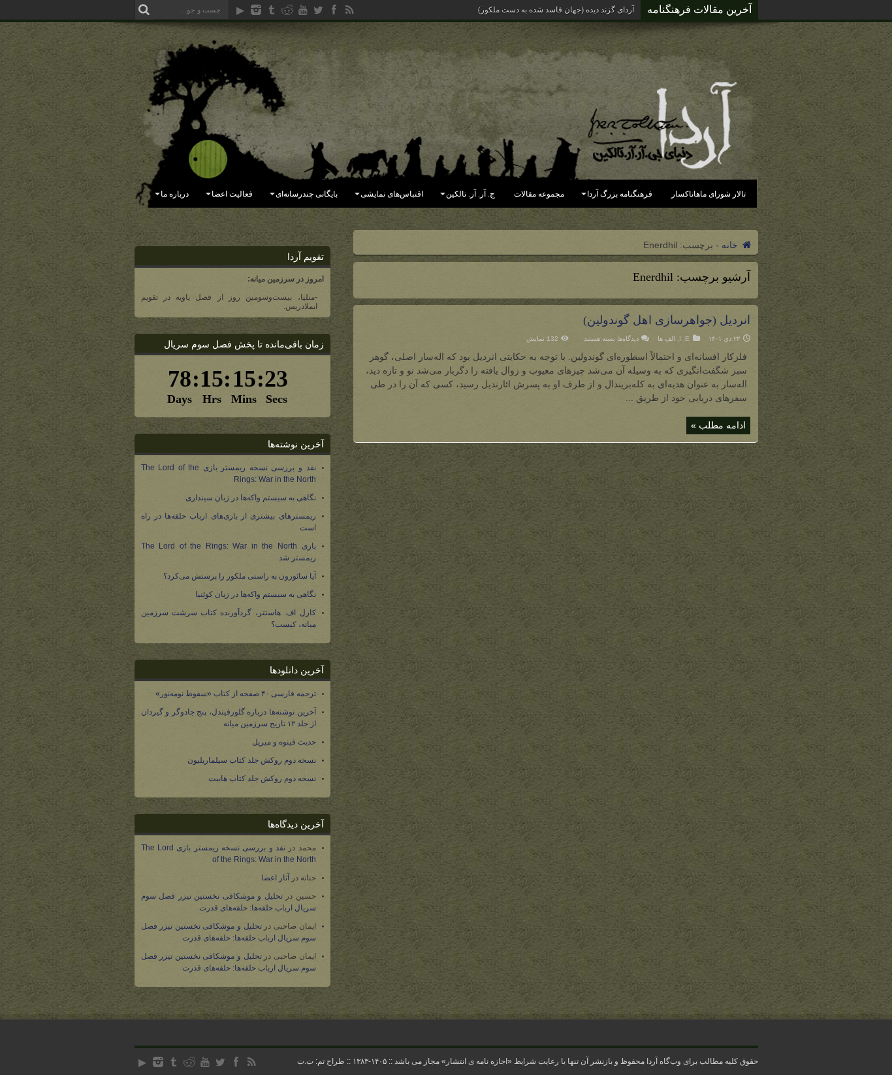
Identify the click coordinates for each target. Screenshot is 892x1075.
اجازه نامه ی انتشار (476, 1061)
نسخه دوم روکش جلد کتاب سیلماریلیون (251, 760)
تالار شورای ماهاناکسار (708, 194)
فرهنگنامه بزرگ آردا (619, 194)
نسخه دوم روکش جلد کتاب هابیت (262, 778)
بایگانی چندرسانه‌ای (307, 194)
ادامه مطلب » (718, 425)
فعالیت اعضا (232, 194)
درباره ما (175, 194)
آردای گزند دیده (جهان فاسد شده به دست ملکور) (556, 9)
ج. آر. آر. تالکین (470, 194)
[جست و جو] (144, 10)
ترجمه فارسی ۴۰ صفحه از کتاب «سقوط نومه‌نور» (235, 693)
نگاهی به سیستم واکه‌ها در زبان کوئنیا (255, 594)
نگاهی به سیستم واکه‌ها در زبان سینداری (250, 497)
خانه (731, 245)
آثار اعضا (275, 877)
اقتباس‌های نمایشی (391, 194)
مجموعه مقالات (539, 194)
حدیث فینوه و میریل (284, 741)
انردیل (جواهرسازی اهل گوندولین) (666, 320)
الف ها (666, 338)
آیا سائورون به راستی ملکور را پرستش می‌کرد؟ (239, 576)
